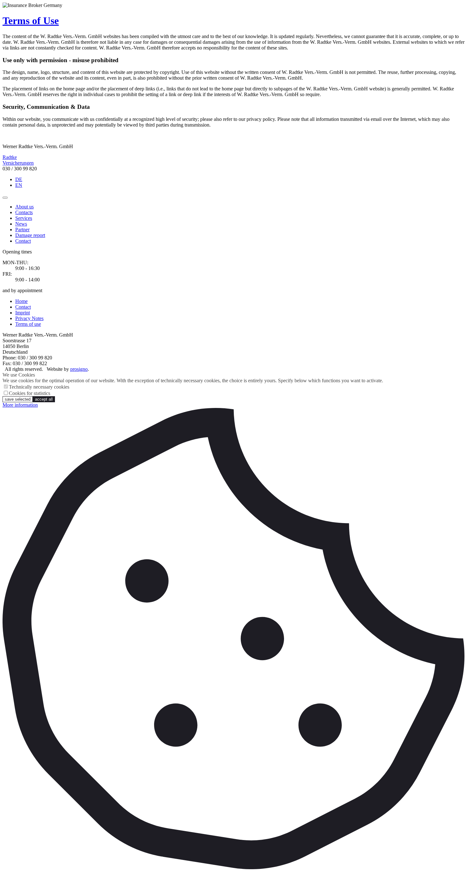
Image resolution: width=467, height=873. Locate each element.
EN (18, 185)
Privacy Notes (29, 318)
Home (21, 301)
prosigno (79, 369)
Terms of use (28, 324)
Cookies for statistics (29, 393)
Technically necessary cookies (39, 387)
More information (20, 405)
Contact (23, 241)
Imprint (22, 312)
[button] (5, 198)
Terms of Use (31, 20)
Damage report (30, 235)
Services (23, 218)
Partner (22, 229)
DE (18, 179)
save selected (17, 399)
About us (24, 206)
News (21, 223)
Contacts (24, 212)
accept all (44, 399)
